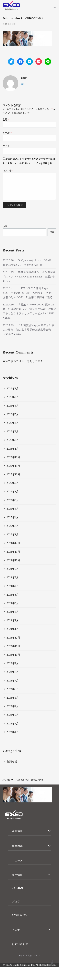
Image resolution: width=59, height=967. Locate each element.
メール (7, 132)
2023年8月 (13, 671)
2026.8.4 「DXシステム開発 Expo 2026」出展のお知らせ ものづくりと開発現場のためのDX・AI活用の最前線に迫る (28, 293)
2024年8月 (13, 577)
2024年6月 (13, 594)
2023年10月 (13, 654)
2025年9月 (13, 483)
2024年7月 (13, 586)
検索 (5, 226)
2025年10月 (13, 474)
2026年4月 (13, 422)
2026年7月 (13, 397)
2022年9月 (13, 714)
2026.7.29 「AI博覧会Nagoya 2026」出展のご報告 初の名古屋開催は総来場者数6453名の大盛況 (28, 330)
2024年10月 (13, 560)
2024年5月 (13, 603)
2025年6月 (13, 500)
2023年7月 (13, 680)
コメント (8, 170)
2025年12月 (13, 457)
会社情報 (17, 831)
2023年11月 (13, 646)
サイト (6, 145)
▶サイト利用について (29, 955)
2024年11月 (13, 551)
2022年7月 (13, 723)
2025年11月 (13, 465)
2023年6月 (13, 689)
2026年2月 (13, 440)
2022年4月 (13, 732)
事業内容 (17, 846)
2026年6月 (13, 405)
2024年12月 (13, 543)
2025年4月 (13, 517)
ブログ (16, 901)
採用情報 (17, 875)
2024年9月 (13, 568)
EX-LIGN (17, 888)
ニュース (17, 860)
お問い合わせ (20, 944)
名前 (6, 119)
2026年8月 (13, 388)
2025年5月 (13, 508)
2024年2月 (13, 620)
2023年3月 (13, 697)
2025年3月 (13, 525)
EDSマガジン (20, 915)
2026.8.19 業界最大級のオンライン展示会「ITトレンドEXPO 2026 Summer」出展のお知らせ (29, 276)
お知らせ (12, 761)
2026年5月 (13, 414)
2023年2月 (13, 706)
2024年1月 (13, 628)
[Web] (22, 83)
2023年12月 (13, 637)
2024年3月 (13, 611)
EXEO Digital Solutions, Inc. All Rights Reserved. (31, 965)
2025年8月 (13, 491)
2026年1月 (13, 448)
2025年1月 (13, 534)
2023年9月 (13, 663)
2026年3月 (13, 431)
